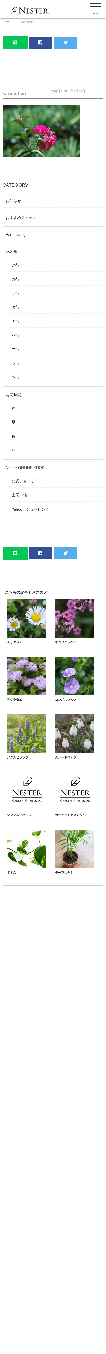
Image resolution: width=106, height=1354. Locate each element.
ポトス (11, 872)
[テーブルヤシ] (74, 867)
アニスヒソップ (18, 757)
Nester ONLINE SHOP (25, 467)
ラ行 (15, 377)
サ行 (15, 293)
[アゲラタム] (26, 694)
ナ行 (15, 321)
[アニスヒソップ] (26, 751)
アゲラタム (14, 699)
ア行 (15, 265)
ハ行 (15, 335)
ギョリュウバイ (66, 642)
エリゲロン (14, 642)
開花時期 (13, 395)
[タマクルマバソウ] (26, 809)
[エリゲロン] (26, 636)
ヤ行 (15, 363)
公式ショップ (23, 481)
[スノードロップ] (74, 751)
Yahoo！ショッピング (30, 509)
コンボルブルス (66, 699)
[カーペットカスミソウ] (74, 809)
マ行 (15, 349)
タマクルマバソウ (19, 815)
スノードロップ (66, 757)
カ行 (15, 279)
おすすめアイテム (21, 218)
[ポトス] (26, 867)
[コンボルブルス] (74, 694)
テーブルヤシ (64, 872)
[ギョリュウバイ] (74, 636)
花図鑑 (11, 251)
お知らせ (13, 200)
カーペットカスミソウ (70, 815)
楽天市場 (19, 495)
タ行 (15, 307)
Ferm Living (15, 234)
